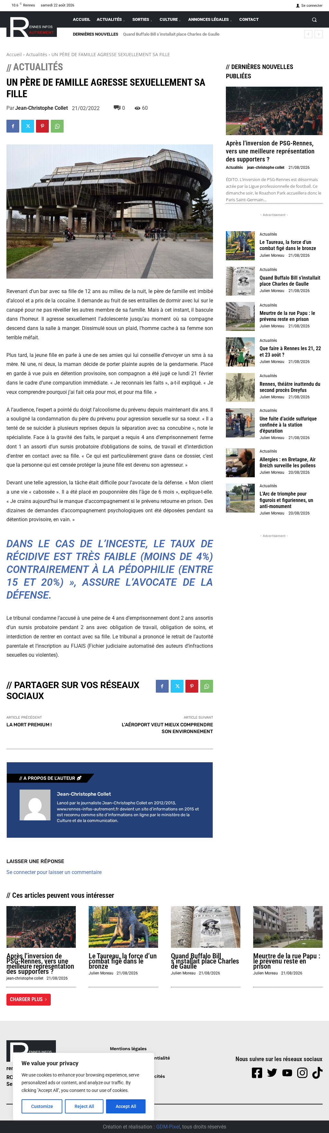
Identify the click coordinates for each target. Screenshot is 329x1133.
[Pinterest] (42, 126)
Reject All (84, 1106)
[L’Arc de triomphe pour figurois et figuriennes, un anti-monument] (240, 498)
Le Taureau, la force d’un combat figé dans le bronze (288, 245)
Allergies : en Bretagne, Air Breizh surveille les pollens (288, 462)
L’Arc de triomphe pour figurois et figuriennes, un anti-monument (286, 500)
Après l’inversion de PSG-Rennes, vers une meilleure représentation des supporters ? (270, 151)
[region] (83, 1086)
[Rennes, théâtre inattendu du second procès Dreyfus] (240, 387)
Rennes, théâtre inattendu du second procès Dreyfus (290, 387)
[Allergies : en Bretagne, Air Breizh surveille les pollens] (240, 462)
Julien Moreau (272, 255)
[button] (314, 19)
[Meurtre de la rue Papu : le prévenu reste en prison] (240, 316)
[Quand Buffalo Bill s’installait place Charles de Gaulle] (240, 281)
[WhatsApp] (57, 126)
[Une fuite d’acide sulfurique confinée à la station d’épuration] (240, 422)
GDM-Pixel (168, 1127)
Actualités (36, 54)
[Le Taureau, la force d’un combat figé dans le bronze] (240, 245)
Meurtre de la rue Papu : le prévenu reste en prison (287, 316)
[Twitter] (27, 126)
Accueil (14, 54)
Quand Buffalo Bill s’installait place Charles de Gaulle (171, 34)
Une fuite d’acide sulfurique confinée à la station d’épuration (288, 425)
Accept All (126, 1106)
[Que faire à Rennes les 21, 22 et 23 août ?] (240, 351)
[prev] (308, 34)
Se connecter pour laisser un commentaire (54, 872)
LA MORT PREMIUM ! (29, 725)
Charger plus (26, 999)
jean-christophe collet (41, 108)
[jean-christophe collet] (35, 807)
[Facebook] (12, 126)
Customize (42, 1106)
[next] (319, 34)
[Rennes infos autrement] (31, 26)
